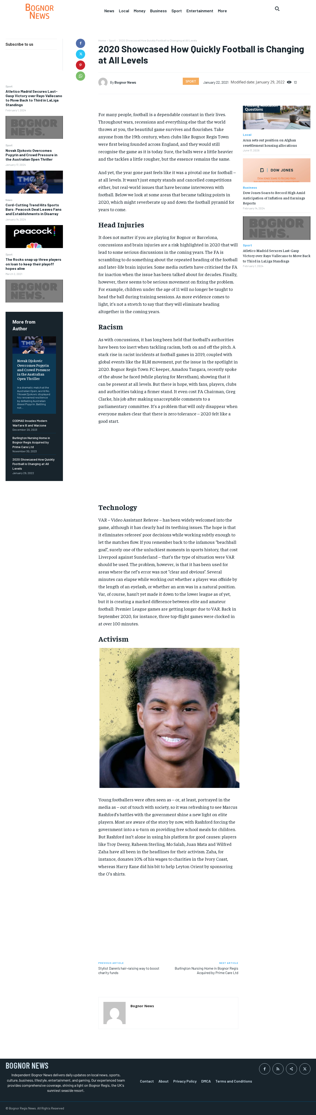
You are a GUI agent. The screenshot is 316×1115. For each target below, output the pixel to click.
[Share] (291, 1068)
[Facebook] (80, 43)
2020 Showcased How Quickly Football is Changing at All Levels (33, 463)
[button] (277, 8)
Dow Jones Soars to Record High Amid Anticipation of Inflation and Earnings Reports (274, 197)
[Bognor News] (40, 11)
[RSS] (278, 1068)
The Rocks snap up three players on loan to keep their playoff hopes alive (33, 263)
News (9, 199)
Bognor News (125, 82)
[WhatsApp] (80, 76)
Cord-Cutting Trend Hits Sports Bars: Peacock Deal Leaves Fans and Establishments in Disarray (34, 209)
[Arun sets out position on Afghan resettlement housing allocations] (276, 117)
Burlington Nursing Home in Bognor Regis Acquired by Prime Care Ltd (31, 442)
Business (250, 187)
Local (247, 135)
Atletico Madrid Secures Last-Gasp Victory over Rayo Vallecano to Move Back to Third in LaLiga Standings (34, 98)
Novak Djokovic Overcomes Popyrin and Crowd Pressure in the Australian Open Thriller (31, 154)
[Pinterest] (80, 65)
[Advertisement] (168, 463)
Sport (9, 86)
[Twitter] (80, 54)
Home (102, 40)
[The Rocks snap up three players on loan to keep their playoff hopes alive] (34, 291)
